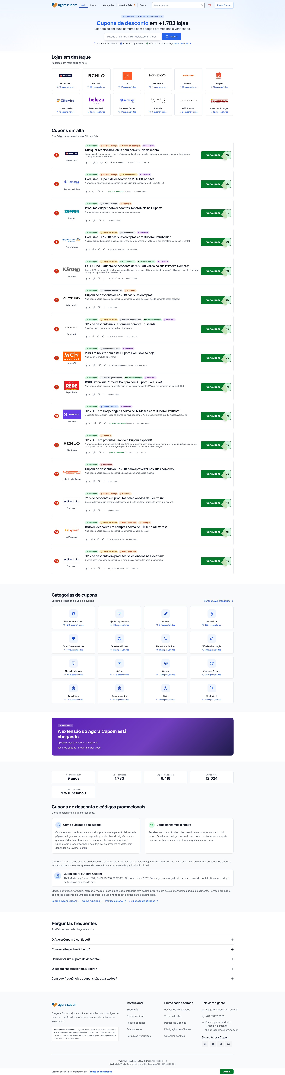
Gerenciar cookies (174, 1035)
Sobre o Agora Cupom (64, 900)
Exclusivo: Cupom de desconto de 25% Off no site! (119, 179)
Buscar (173, 36)
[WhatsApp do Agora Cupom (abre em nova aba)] (228, 1044)
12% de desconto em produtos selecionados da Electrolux (124, 498)
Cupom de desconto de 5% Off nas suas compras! (119, 295)
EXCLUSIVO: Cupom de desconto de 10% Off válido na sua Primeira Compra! (137, 266)
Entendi (227, 1071)
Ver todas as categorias (217, 600)
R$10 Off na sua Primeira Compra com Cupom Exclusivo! (123, 382)
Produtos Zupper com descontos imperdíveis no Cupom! (123, 208)
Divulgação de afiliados (142, 900)
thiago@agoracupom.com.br (221, 1009)
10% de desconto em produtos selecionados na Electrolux (124, 556)
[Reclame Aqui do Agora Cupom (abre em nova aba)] (213, 1044)
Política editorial (114, 900)
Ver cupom (213, 154)
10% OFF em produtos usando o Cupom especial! (118, 440)
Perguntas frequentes (139, 1035)
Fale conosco (134, 1029)
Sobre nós (132, 1009)
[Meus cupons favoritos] (209, 5)
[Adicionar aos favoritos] (101, 162)
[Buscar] (202, 5)
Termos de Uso (172, 1016)
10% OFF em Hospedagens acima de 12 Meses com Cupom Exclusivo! (132, 411)
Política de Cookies (175, 1022)
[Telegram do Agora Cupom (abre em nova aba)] (220, 1044)
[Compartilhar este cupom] (106, 162)
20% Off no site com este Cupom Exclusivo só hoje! (120, 353)
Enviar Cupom (224, 5)
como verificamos (182, 43)
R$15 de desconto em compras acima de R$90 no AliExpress (126, 527)
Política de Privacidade (177, 1009)
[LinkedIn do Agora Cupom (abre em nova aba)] (205, 1044)
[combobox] (132, 36)
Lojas (93, 5)
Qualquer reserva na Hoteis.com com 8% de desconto (122, 150)
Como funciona (91, 900)
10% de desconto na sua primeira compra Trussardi (120, 324)
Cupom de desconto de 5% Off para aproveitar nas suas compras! (129, 469)
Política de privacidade (100, 1071)
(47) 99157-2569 (215, 1016)
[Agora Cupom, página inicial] (64, 5)
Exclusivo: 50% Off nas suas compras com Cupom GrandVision (128, 237)
